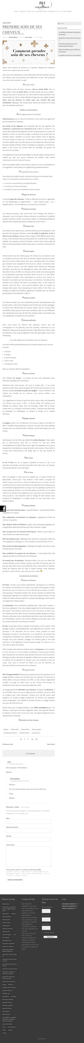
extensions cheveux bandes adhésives (8, 950)
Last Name (45, 924)
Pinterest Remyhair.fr (69, 906)
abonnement (6, 904)
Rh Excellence (13, 37)
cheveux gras (6, 925)
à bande (10, 1030)
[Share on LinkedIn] (32, 739)
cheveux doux (15, 729)
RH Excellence (6, 1014)
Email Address (47, 907)
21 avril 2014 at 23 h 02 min (15, 764)
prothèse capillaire (7, 1005)
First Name (45, 916)
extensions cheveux (8, 946)
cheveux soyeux (36, 729)
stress (4, 1030)
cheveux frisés (25, 729)
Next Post (50, 744)
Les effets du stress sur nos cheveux (70, 55)
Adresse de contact (12, 827)
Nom (8, 818)
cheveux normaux (7, 928)
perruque (13, 996)
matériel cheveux (24, 733)
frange (4, 984)
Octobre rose (6, 993)
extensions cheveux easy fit (9, 955)
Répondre (9, 772)
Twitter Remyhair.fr (68, 908)
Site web (8, 836)
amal (17, 807)
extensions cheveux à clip (9, 969)
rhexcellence (6, 1011)
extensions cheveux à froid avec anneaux (8, 973)
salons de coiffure (7, 1024)
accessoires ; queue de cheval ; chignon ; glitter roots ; (9, 908)
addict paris (5, 913)
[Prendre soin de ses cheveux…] (29, 64)
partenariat (5, 996)
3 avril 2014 (6, 23)
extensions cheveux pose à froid (9, 965)
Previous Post (8, 744)
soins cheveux (36, 733)
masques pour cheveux (10, 733)
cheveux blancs (6, 916)
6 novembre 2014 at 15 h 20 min (19, 781)
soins (3, 1027)
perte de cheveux (7, 1002)
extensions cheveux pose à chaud (9, 960)
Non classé (28, 37)
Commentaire (10, 845)
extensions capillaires (8, 943)
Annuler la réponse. (25, 807)
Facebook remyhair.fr (69, 904)
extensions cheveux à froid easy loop (8, 977)
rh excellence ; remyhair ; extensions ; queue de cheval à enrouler (9, 1019)
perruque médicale (7, 999)
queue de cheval (7, 1008)
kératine (10, 984)
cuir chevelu (5, 937)
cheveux (6, 729)
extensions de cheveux (8, 981)
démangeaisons (6, 940)
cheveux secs (6, 931)
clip (14, 934)
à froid (4, 1033)
